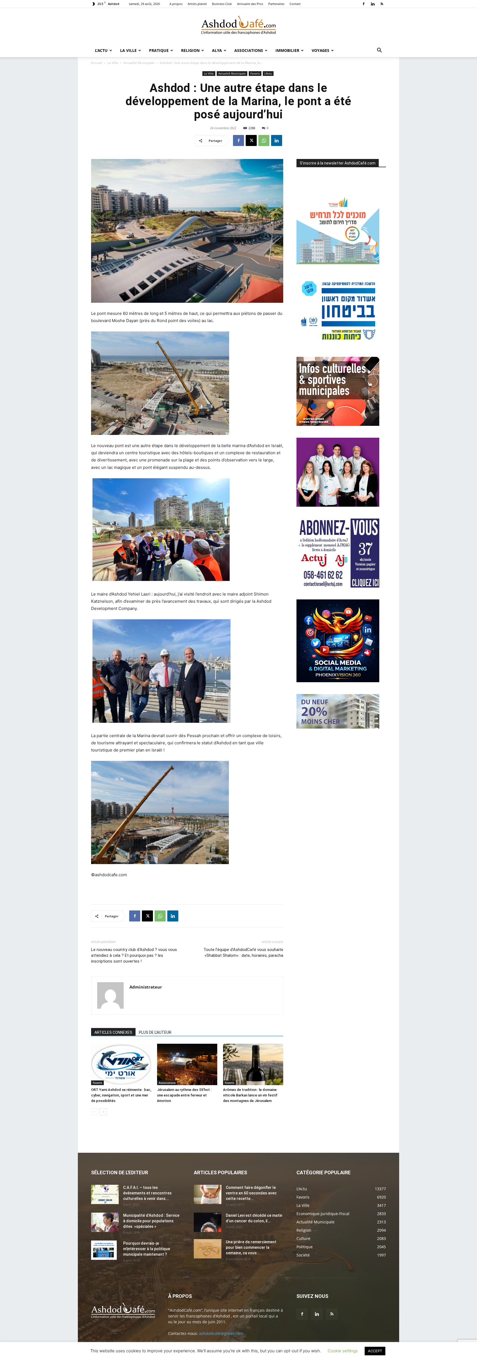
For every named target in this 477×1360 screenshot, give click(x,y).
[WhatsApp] (263, 140)
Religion (190, 50)
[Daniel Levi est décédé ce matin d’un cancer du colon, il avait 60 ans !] (207, 1222)
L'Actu (268, 73)
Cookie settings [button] (343, 1350)
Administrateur (145, 987)
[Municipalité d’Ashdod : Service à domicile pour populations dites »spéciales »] (105, 1222)
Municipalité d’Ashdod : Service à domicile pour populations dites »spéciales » (151, 1221)
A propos (175, 4)
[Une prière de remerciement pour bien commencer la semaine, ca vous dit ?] (207, 1248)
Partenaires (276, 4)
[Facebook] (363, 4)
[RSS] (382, 4)
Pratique (159, 50)
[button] (379, 51)
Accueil (96, 62)
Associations (248, 50)
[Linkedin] (373, 4)
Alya (217, 50)
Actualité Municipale (139, 62)
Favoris (255, 73)
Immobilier (287, 50)
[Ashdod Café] (238, 26)
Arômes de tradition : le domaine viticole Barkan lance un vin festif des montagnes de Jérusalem (250, 1095)
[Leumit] (337, 505)
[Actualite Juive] (337, 586)
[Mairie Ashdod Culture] (337, 424)
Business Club (222, 4)
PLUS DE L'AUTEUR (155, 1032)
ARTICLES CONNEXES (113, 1032)
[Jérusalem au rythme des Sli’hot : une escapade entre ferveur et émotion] (187, 1064)
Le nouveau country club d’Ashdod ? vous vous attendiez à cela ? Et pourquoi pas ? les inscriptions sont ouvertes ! (134, 955)
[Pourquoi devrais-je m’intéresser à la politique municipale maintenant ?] (104, 1250)
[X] (251, 140)
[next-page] (103, 1111)
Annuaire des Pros (250, 4)
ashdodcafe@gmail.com (221, 1333)
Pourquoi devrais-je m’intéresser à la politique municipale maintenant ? (146, 1249)
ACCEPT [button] (375, 1351)
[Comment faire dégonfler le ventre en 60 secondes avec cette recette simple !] (207, 1194)
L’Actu (101, 50)
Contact (295, 4)
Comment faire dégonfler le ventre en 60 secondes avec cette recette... (251, 1193)
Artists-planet (197, 4)
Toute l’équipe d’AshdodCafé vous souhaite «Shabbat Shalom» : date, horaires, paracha (243, 952)
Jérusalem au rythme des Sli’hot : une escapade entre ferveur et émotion (184, 1095)
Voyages (320, 50)
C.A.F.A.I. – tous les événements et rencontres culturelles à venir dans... (147, 1193)
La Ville (128, 50)
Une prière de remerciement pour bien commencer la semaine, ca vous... (251, 1247)
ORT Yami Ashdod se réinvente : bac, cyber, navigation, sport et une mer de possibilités (121, 1095)
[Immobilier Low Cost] (337, 727)
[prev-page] (94, 1111)
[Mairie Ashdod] (337, 343)
